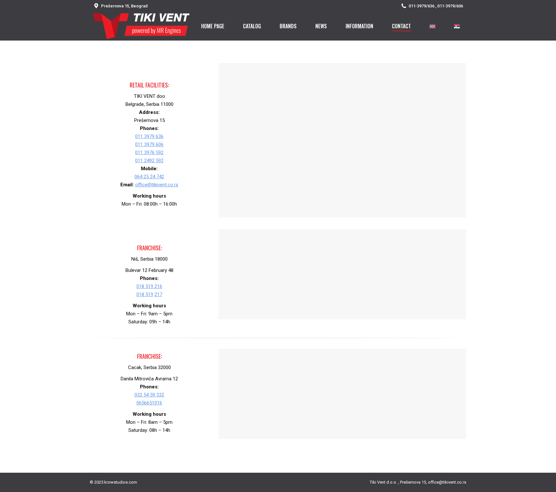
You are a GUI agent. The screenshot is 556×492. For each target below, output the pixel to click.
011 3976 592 (149, 152)
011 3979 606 (149, 144)
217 (158, 294)
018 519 (144, 294)
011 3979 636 (149, 136)
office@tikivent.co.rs (156, 185)
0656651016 (149, 403)
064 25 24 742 (149, 177)
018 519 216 (149, 286)
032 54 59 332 (149, 395)
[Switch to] (432, 26)
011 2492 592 (149, 160)
